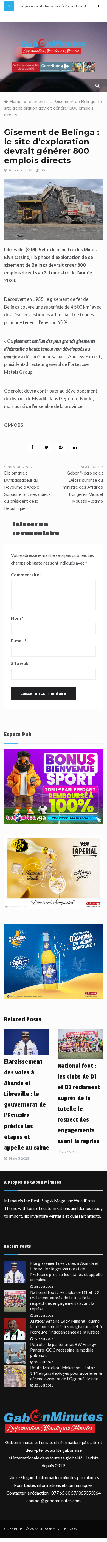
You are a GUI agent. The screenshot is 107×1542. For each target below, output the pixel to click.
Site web (20, 663)
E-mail (18, 640)
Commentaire (26, 574)
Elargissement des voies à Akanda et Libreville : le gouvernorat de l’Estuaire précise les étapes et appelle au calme (26, 1104)
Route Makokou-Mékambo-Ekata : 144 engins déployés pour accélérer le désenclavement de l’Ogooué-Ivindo (66, 1373)
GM (43, 170)
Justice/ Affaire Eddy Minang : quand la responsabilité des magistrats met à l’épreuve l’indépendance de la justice (66, 1326)
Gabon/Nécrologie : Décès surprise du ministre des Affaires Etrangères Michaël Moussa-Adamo (83, 487)
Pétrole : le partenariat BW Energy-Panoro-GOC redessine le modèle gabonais (64, 1350)
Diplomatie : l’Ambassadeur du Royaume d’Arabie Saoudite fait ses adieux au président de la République (27, 490)
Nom (17, 618)
